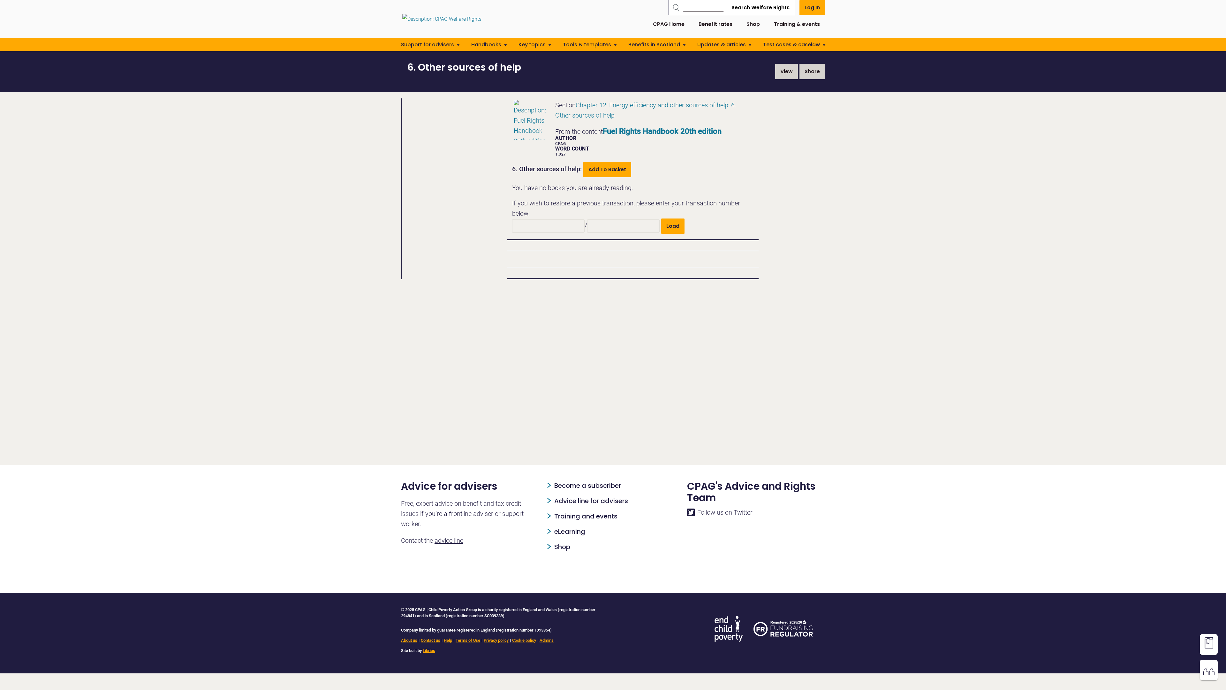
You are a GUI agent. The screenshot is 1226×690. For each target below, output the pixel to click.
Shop (753, 24)
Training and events (585, 516)
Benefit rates (715, 24)
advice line (449, 540)
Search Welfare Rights (760, 7)
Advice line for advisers (591, 500)
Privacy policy (496, 640)
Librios (429, 650)
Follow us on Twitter (725, 512)
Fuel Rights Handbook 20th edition (662, 131)
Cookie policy (524, 640)
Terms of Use (468, 640)
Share (812, 71)
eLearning (569, 531)
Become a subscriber (587, 485)
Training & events (797, 24)
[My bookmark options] (1209, 643)
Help (448, 640)
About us (409, 640)
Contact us (430, 640)
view (786, 71)
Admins (547, 640)
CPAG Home (669, 24)
